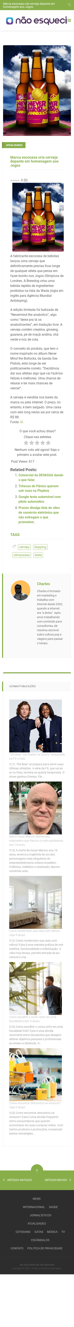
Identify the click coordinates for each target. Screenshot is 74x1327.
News (36, 1198)
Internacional (34, 1207)
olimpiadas (22, 555)
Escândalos (40, 1240)
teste (38, 555)
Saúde (53, 1207)
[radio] (26, 443)
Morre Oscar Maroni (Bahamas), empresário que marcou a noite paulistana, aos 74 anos (36, 840)
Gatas (39, 1231)
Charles (43, 584)
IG (21, 422)
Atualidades (37, 1223)
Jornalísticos (40, 1215)
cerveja (24, 547)
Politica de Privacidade (44, 1248)
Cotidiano (23, 1231)
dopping (40, 547)
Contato (17, 1248)
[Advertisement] (31, 1300)
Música (52, 1231)
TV (63, 1231)
